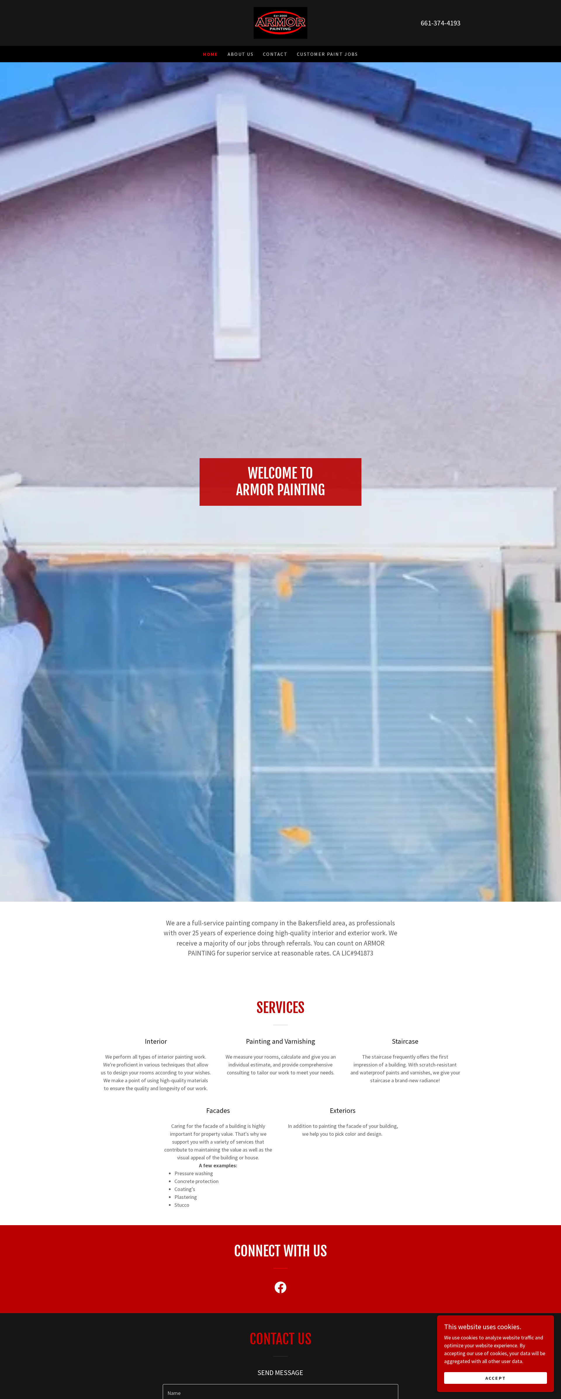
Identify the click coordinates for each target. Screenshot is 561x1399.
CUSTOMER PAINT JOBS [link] (327, 54)
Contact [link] (275, 54)
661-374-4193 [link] (440, 22)
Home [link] (210, 54)
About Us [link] (241, 54)
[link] (280, 22)
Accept (495, 1378)
